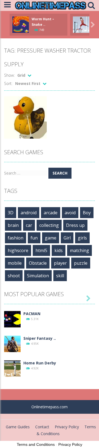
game (50, 238)
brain (13, 225)
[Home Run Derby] (12, 368)
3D (10, 213)
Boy (87, 213)
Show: (9, 75)
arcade (50, 213)
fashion (15, 238)
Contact (42, 426)
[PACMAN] (12, 318)
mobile (15, 263)
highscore (18, 250)
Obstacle (38, 263)
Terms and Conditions (36, 444)
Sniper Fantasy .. (39, 338)
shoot (14, 276)
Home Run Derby (39, 363)
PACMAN (31, 313)
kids (58, 250)
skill (60, 276)
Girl (67, 238)
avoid (70, 213)
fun (34, 238)
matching (79, 250)
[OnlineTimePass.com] (50, 5)
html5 (41, 250)
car (29, 225)
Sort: (8, 83)
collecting (49, 225)
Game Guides (18, 426)
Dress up (75, 225)
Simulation (38, 276)
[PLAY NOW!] (20, 24)
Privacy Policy (67, 426)
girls (82, 238)
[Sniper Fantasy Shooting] (12, 343)
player (60, 263)
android (29, 213)
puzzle (80, 263)
